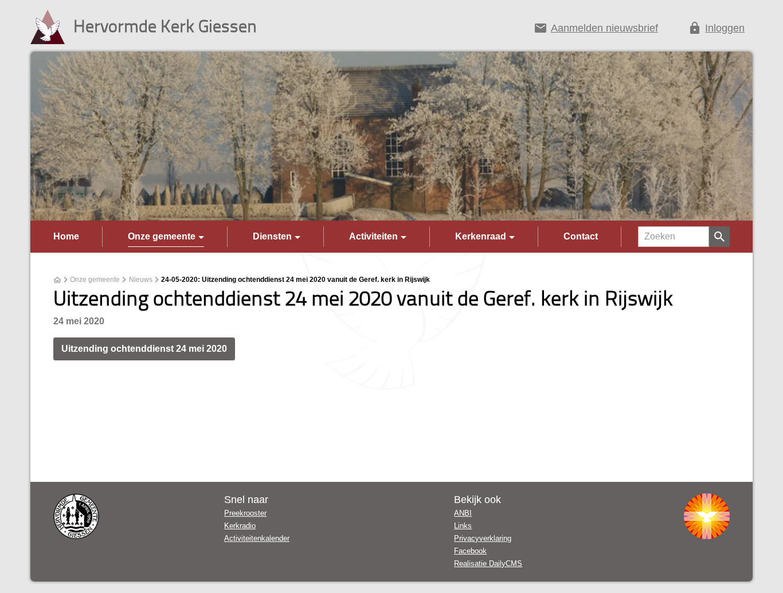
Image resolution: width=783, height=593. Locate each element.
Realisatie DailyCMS (488, 563)
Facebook (470, 551)
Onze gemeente (161, 236)
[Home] (57, 280)
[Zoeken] (719, 236)
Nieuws (140, 280)
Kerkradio (240, 525)
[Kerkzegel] (76, 516)
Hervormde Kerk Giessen (165, 25)
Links (463, 525)
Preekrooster (245, 513)
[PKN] (707, 516)
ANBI (463, 513)
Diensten (272, 236)
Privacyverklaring (482, 538)
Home (66, 236)
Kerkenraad (480, 236)
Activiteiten (373, 236)
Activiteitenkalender (256, 538)
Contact (580, 236)
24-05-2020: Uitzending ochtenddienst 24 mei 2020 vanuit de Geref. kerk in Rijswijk (295, 280)
